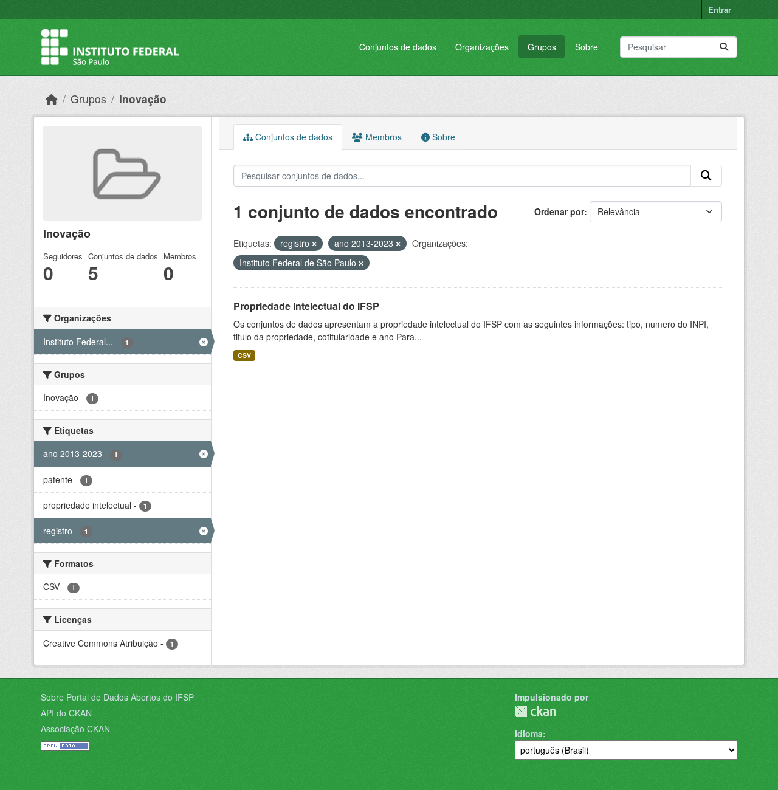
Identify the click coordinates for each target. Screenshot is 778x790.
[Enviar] (724, 47)
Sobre (586, 47)
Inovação (143, 98)
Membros (382, 137)
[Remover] (314, 244)
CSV (244, 355)
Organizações (482, 47)
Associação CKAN (75, 729)
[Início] (52, 98)
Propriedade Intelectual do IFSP (306, 306)
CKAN (535, 711)
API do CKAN (66, 713)
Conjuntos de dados (397, 47)
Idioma (529, 733)
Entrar (719, 9)
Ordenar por (559, 211)
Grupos (542, 47)
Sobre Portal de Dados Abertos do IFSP (117, 697)
